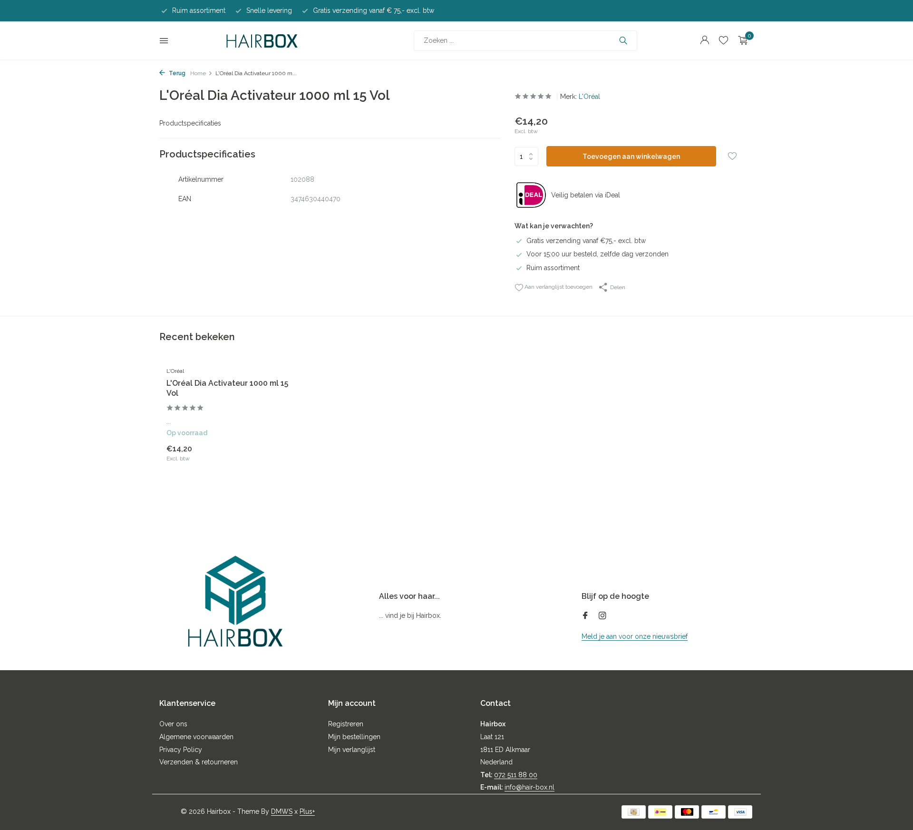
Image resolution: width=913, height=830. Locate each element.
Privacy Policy (180, 749)
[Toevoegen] (273, 452)
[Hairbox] (262, 40)
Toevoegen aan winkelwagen (631, 156)
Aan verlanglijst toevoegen (557, 286)
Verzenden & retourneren (198, 762)
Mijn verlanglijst (351, 749)
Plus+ (307, 811)
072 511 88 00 (515, 775)
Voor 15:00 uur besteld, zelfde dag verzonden (597, 254)
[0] (740, 40)
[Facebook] (585, 616)
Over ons (173, 724)
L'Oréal (589, 96)
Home (198, 73)
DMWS (281, 811)
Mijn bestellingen (354, 737)
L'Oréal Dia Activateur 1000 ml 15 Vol (227, 388)
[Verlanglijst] (723, 40)
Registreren (345, 724)
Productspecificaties (190, 123)
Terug (176, 73)
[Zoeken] (623, 40)
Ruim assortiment (553, 268)
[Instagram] (602, 616)
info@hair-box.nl (529, 787)
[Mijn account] (704, 40)
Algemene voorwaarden (196, 737)
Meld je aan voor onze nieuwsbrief (635, 636)
